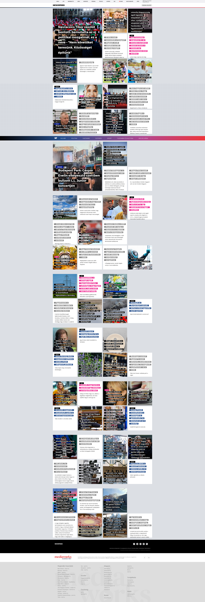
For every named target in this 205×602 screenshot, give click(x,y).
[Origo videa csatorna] (144, 544)
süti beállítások (135, 548)
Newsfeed (85, 1)
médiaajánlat (147, 548)
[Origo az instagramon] (140, 544)
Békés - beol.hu (62, 572)
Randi (121, 1)
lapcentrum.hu (131, 585)
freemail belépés (146, 5)
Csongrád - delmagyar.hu (64, 576)
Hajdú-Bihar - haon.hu (63, 583)
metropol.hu (130, 568)
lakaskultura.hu (108, 572)
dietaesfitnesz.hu (108, 583)
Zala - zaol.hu (84, 569)
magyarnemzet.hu (85, 578)
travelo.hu (106, 582)
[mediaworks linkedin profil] (148, 557)
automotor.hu (107, 570)
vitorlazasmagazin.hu (109, 585)
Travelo (101, 1)
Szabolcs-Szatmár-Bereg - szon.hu (66, 595)
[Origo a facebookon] (134, 544)
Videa (78, 1)
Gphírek (108, 1)
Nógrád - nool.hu (62, 591)
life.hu (128, 569)
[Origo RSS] (147, 544)
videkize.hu (107, 587)
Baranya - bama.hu (62, 570)
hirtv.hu (83, 582)
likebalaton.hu (107, 576)
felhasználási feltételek (126, 548)
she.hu (129, 571)
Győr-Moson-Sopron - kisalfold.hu (66, 582)
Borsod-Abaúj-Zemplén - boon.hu (66, 574)
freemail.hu (130, 580)
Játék (138, 1)
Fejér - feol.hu (61, 580)
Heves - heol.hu (62, 585)
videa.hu (129, 583)
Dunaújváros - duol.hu (63, 578)
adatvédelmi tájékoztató (115, 548)
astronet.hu (107, 568)
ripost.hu (129, 566)
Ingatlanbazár (129, 1)
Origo (57, 1)
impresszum (141, 548)
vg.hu (82, 592)
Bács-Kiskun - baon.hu (63, 568)
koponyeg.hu (130, 582)
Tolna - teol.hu (61, 597)
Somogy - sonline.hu (63, 593)
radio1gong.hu (131, 594)
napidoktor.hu (107, 578)
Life (63, 1)
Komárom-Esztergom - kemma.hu (66, 589)
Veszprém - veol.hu (86, 568)
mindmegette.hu (108, 580)
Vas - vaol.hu (84, 566)
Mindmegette (71, 1)
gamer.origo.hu (108, 574)
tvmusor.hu (107, 589)
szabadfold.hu (84, 580)
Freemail (94, 1)
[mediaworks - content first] (63, 558)
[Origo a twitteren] (137, 544)
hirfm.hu (129, 596)
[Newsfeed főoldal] (59, 544)
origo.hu (83, 583)
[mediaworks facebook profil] (144, 557)
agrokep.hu (84, 594)
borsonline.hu (107, 597)
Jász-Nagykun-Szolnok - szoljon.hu (66, 587)
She (114, 1)
